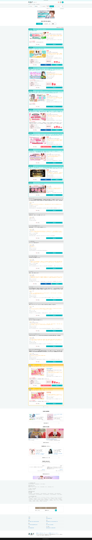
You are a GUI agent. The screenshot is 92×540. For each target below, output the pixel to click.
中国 (46, 523)
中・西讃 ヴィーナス (45, 388)
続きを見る (43, 469)
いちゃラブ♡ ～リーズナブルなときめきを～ (39, 47)
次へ (47, 406)
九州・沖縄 (47, 526)
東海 (46, 520)
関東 (29, 520)
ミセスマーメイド (31, 318)
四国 (29, 526)
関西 (29, 523)
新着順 (53, 23)
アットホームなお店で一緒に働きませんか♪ (58, 414)
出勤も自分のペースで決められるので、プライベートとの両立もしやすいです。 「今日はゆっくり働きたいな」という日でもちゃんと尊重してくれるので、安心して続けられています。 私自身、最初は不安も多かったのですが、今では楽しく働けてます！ (40, 454)
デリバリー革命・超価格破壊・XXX (34, 225)
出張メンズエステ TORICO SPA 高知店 (35, 349)
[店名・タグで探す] (63, 6)
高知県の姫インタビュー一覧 (46, 457)
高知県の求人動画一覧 (46, 442)
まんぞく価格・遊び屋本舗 (33, 256)
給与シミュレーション (46, 146)
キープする (37, 44)
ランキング (46, 23)
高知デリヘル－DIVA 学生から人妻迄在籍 (39, 29)
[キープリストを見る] (58, 2)
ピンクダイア (31, 271)
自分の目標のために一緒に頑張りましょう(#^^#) (58, 454)
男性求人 (46, 64)
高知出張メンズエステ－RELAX (38, 90)
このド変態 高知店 (31, 241)
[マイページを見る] (60, 2)
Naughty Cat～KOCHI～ (36, 182)
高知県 (34, 2)
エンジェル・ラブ (31, 198)
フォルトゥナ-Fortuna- (36, 133)
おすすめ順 (39, 23)
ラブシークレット (31, 213)
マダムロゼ (30, 303)
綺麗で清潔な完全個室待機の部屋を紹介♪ (51, 439)
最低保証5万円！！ (38, 414)
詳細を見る (54, 44)
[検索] (56, 510)
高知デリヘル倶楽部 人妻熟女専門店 (38, 109)
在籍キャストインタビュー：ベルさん (33, 439)
